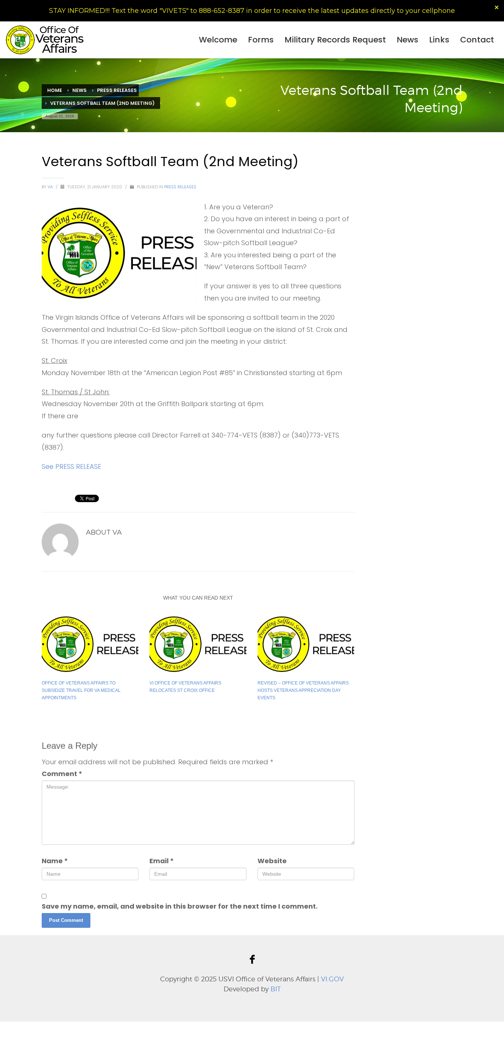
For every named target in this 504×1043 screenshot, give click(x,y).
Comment (62, 773)
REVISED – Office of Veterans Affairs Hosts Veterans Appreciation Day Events (303, 690)
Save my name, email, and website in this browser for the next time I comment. (180, 906)
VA (51, 187)
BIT (275, 989)
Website (272, 860)
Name (55, 860)
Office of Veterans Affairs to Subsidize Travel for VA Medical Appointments (81, 690)
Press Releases (180, 187)
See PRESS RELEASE (71, 466)
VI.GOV (332, 979)
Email (161, 860)
